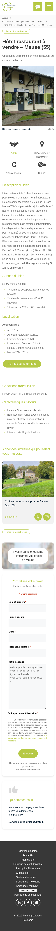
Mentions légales (28, 851)
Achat (14, 153)
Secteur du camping (27, 886)
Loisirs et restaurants (21, 129)
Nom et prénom (17, 602)
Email (12, 631)
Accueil (5, 18)
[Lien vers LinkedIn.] (19, 902)
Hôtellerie (6, 129)
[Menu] (49, 6)
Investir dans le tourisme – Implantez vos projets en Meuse (28, 555)
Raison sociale (16, 617)
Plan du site (28, 859)
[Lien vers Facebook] (28, 902)
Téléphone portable (20, 647)
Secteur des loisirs (26, 877)
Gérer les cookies (28, 890)
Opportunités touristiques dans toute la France (23, 21)
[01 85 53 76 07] (38, 517)
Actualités (28, 855)
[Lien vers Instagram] (36, 902)
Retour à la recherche (16, 31)
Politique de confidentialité (28, 864)
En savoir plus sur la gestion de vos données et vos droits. (27, 738)
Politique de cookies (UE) (28, 894)
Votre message (16, 662)
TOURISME (7, 25)
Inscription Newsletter (28, 868)
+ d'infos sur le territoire (22, 363)
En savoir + (11, 516)
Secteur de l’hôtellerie (28, 881)
